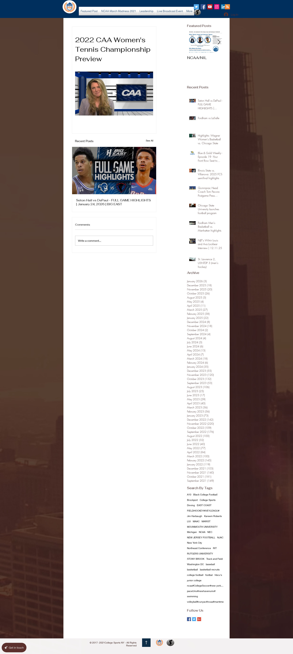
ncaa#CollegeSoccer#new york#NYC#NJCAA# (205, 585)
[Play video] (114, 94)
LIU (189, 521)
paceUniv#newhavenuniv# (201, 591)
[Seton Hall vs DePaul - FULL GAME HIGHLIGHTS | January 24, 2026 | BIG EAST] (114, 170)
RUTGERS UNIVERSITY (200, 553)
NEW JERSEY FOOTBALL (201, 537)
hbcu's (218, 574)
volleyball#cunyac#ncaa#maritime (205, 601)
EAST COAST (204, 505)
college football (195, 574)
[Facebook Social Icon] (203, 6)
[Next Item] (218, 42)
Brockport (192, 499)
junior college (194, 580)
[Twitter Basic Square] (194, 619)
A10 (189, 494)
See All (149, 140)
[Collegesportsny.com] (196, 6)
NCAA (202, 532)
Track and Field (214, 558)
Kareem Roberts (213, 516)
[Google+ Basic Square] (199, 619)
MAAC (196, 521)
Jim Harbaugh (194, 516)
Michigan (192, 532)
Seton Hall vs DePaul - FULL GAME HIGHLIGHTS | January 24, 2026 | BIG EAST (113, 202)
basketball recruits (210, 569)
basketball (192, 569)
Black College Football (205, 494)
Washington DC (195, 564)
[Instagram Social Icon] (216, 6)
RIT (215, 548)
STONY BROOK (195, 558)
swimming (192, 596)
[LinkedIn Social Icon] (223, 6)
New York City (194, 542)
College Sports (208, 499)
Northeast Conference (199, 548)
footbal (209, 574)
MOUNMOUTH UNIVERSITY (202, 526)
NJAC (220, 537)
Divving (191, 505)
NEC (209, 532)
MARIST (206, 521)
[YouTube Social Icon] (209, 6)
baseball (210, 564)
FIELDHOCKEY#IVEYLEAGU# (203, 510)
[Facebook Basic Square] (189, 619)
